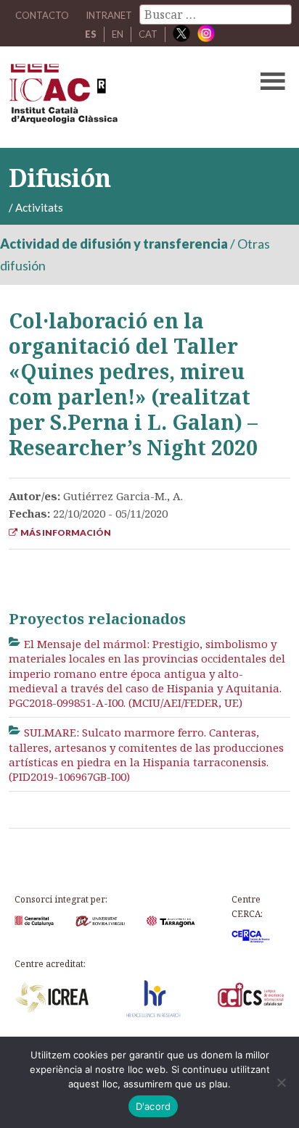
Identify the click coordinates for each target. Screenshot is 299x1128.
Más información (64, 532)
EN (117, 34)
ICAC (119, 97)
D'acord (153, 1106)
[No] (281, 1082)
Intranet (109, 15)
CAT (148, 34)
